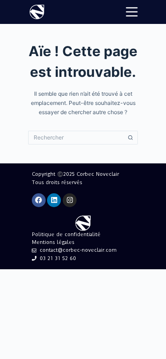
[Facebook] (39, 200)
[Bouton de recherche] (131, 138)
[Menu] (132, 12)
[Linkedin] (54, 200)
